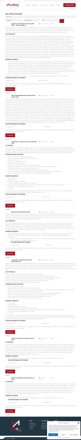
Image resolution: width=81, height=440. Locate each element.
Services (27, 5)
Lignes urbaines (44, 425)
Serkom (13, 438)
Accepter (53, 434)
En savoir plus (10, 89)
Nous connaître (43, 5)
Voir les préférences (74, 434)
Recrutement (35, 5)
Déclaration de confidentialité (63, 437)
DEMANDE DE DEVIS (69, 5)
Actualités (51, 5)
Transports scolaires (45, 423)
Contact (58, 5)
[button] (78, 422)
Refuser (63, 434)
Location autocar (44, 428)
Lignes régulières (44, 426)
